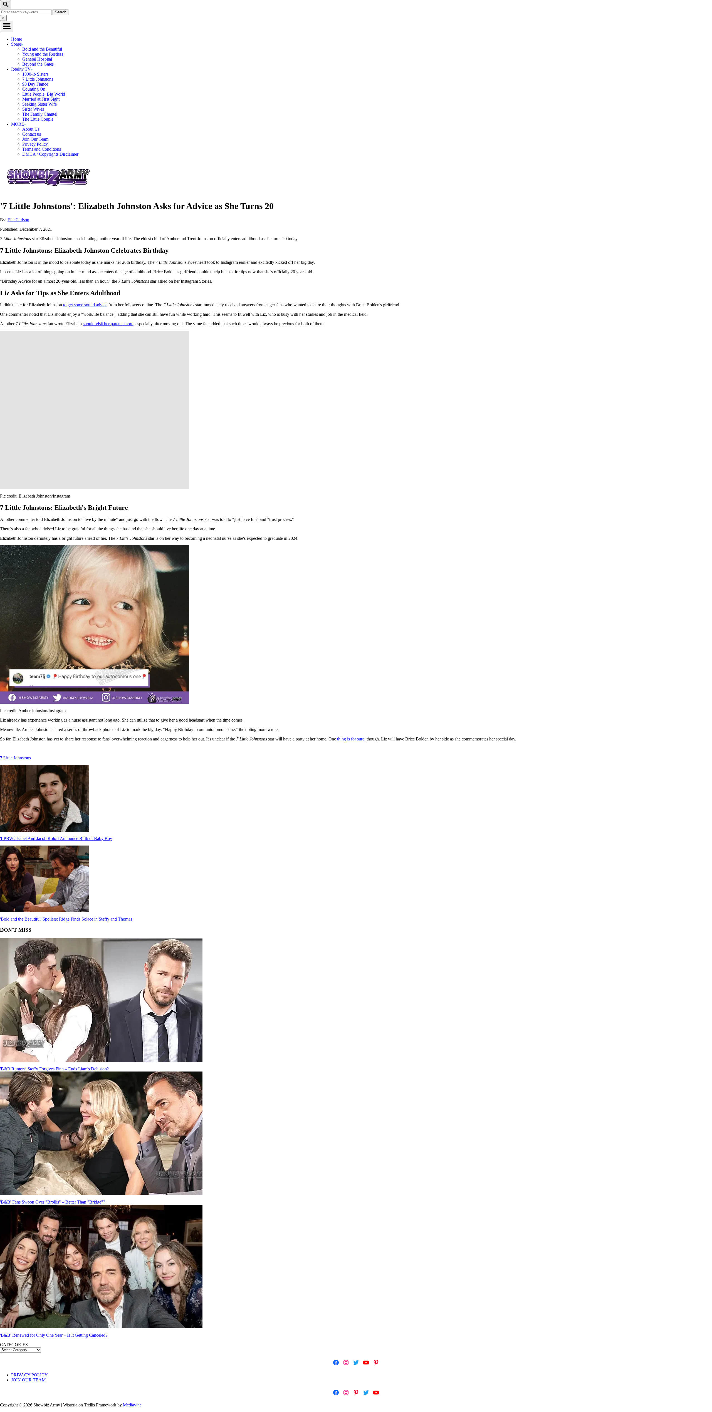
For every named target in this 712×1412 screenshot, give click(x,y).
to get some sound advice (85, 304)
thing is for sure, (351, 739)
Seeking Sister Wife (39, 104)
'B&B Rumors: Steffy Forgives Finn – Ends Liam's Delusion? (54, 1069)
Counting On (33, 89)
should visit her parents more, (108, 323)
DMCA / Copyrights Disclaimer (50, 154)
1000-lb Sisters (35, 74)
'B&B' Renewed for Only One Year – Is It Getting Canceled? (53, 1335)
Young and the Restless (42, 54)
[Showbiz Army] (49, 192)
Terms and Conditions (41, 149)
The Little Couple (37, 119)
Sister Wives (33, 109)
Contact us (31, 134)
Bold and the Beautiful (42, 49)
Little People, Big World (43, 94)
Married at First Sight (41, 99)
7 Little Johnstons (37, 79)
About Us (30, 129)
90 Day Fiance (35, 84)
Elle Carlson (18, 219)
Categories (14, 1344)
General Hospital (37, 59)
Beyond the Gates (38, 64)
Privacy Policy (35, 144)
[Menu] (6, 26)
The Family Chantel (39, 114)
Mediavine (132, 1405)
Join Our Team (35, 139)
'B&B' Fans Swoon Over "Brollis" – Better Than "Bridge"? (52, 1202)
